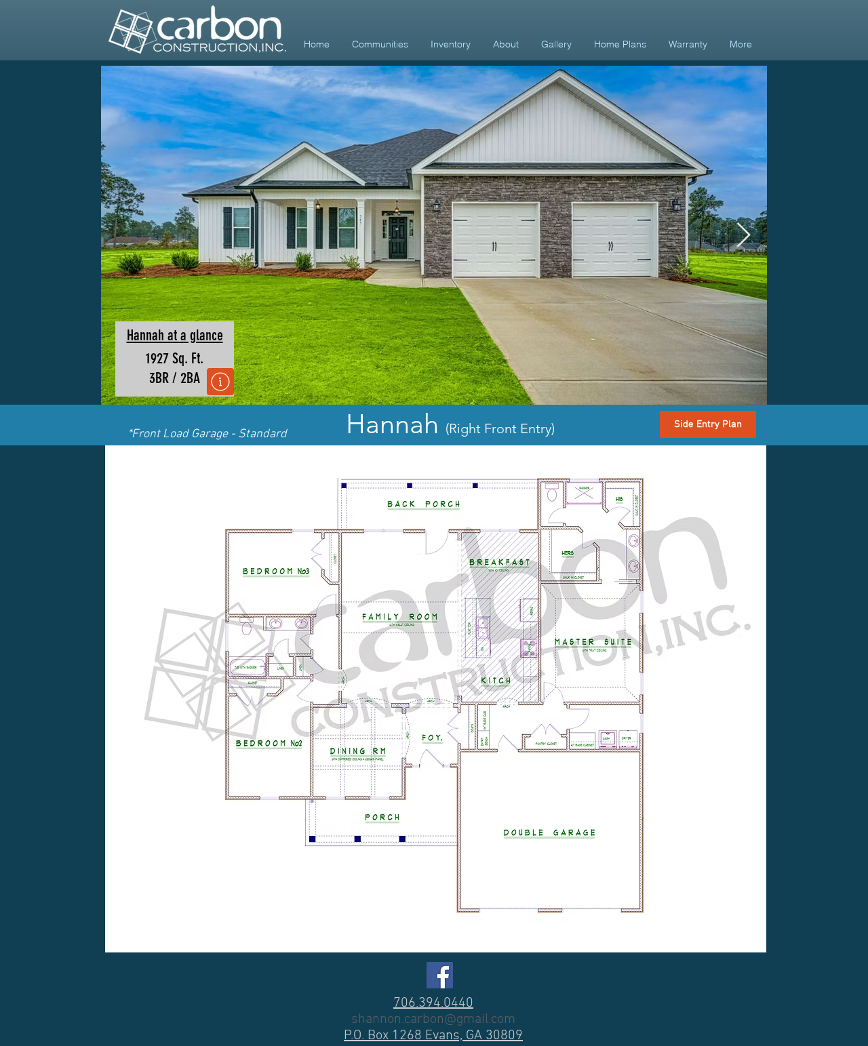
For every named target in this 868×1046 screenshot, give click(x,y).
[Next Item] (743, 235)
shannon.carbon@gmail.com (433, 1019)
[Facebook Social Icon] (440, 975)
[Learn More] (220, 381)
